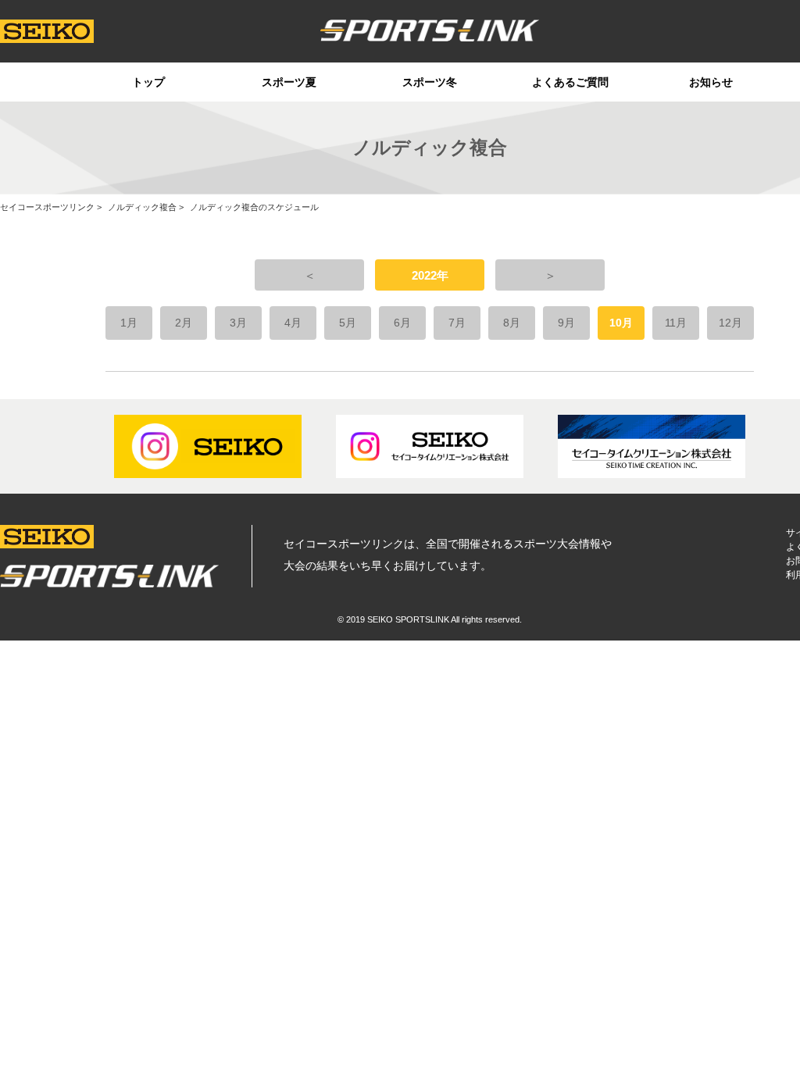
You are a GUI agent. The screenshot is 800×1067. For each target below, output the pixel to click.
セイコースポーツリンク (47, 207)
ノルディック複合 (142, 207)
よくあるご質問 (570, 82)
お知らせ (711, 82)
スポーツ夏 (289, 82)
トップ (148, 82)
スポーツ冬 (429, 82)
